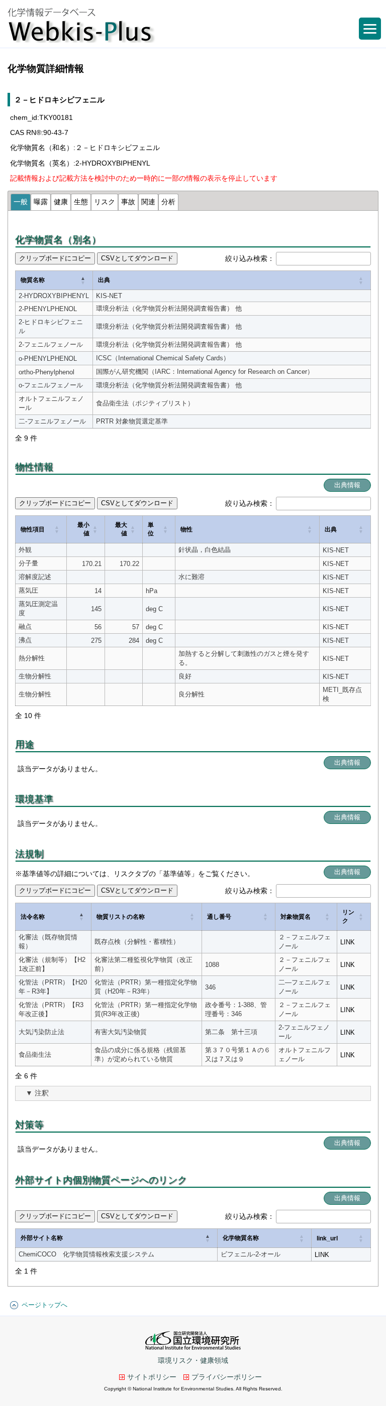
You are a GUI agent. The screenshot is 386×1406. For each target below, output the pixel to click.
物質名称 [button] (33, 280)
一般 (21, 202)
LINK (347, 942)
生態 (81, 202)
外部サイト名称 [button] (42, 1237)
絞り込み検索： (249, 258)
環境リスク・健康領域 (193, 1360)
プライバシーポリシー (226, 1377)
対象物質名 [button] (295, 916)
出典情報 (347, 485)
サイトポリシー (151, 1377)
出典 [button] (104, 280)
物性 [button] (186, 529)
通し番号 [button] (219, 916)
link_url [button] (327, 1238)
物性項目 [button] (33, 529)
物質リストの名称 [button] (120, 916)
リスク (104, 202)
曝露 (41, 202)
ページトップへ (44, 1305)
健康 (61, 202)
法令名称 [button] (33, 916)
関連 (148, 202)
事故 (128, 202)
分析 (168, 202)
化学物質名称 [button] (241, 1237)
